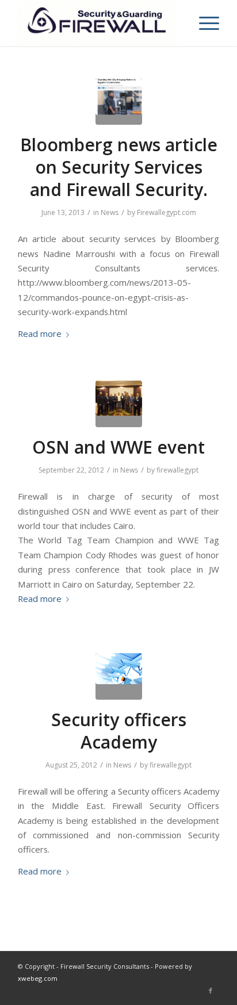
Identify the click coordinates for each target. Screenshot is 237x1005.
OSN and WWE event (118, 447)
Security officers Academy (118, 731)
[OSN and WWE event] (118, 404)
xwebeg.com (38, 978)
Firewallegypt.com (166, 212)
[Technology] (118, 676)
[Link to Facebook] (210, 990)
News (109, 212)
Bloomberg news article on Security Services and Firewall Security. (118, 167)
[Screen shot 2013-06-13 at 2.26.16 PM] (118, 101)
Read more (40, 333)
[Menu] (203, 23)
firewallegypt (177, 470)
